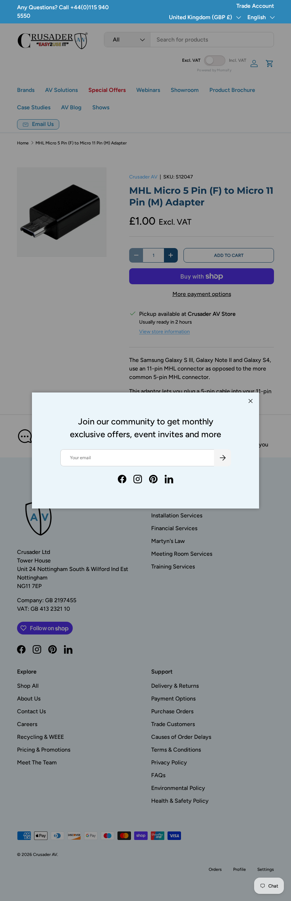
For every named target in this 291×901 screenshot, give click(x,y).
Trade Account (255, 5)
